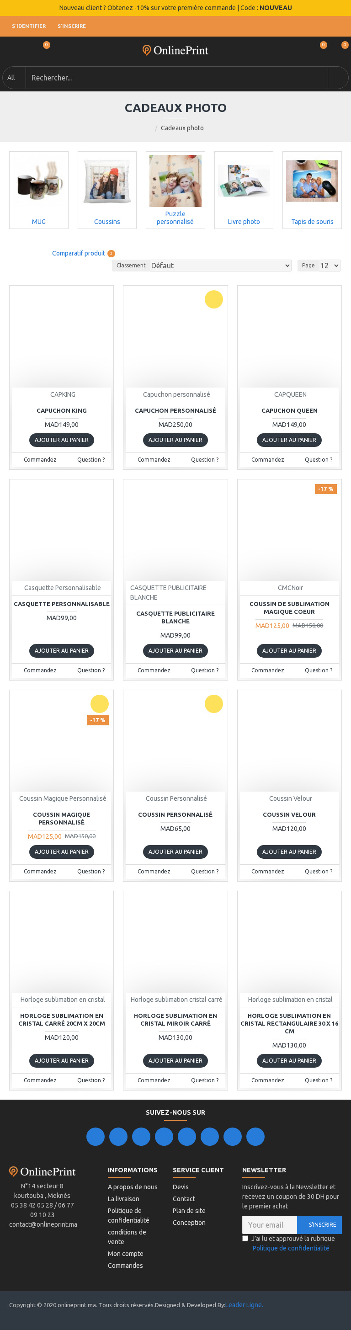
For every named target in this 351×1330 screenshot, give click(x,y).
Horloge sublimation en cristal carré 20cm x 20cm (61, 1019)
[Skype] (210, 1137)
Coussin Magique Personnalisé (61, 818)
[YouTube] (187, 1137)
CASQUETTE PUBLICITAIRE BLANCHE (175, 617)
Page (308, 265)
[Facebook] (95, 1137)
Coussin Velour (289, 814)
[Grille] (15, 253)
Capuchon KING (62, 410)
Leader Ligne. (244, 1305)
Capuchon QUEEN (289, 410)
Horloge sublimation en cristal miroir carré (175, 1019)
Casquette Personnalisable (62, 604)
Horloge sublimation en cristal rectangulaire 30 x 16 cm (289, 1023)
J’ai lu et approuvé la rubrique (293, 1243)
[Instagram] (141, 1137)
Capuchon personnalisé (175, 410)
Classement (131, 265)
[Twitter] (118, 1137)
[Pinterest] (232, 1137)
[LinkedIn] (164, 1137)
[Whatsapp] (255, 1137)
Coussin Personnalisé (175, 814)
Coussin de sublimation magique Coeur (290, 608)
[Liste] (28, 253)
